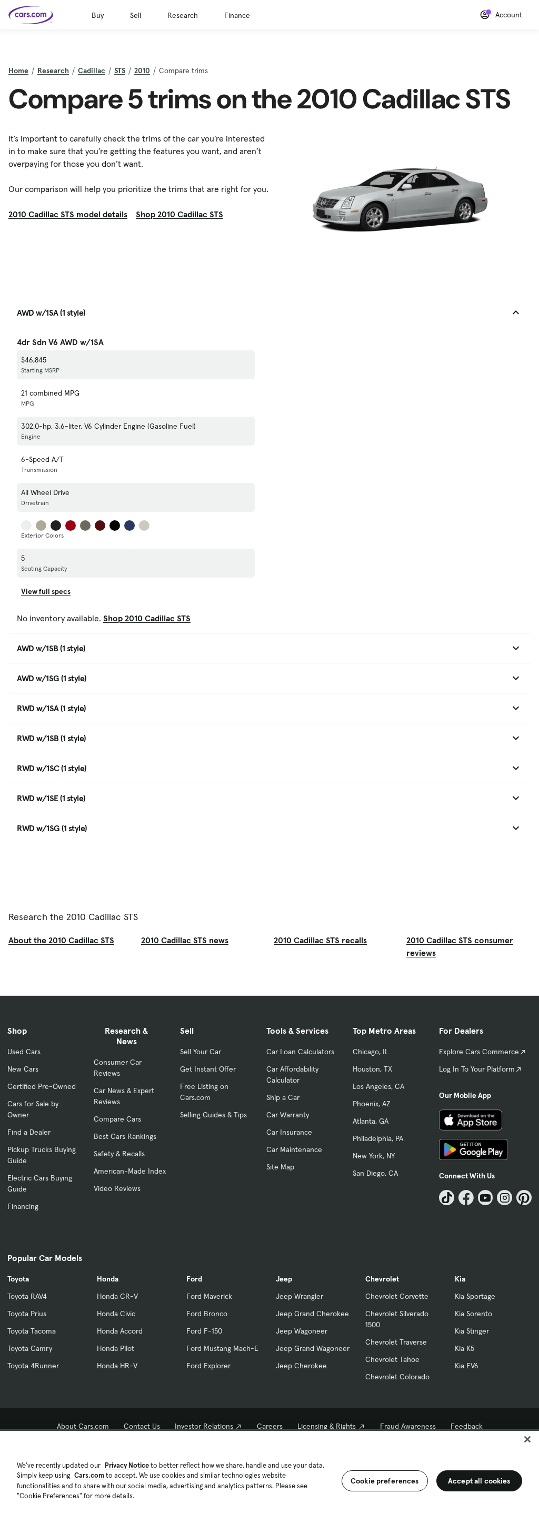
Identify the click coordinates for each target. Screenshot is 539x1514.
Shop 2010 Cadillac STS (179, 214)
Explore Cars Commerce (479, 1051)
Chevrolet (382, 1279)
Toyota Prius (26, 1313)
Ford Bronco (206, 1313)
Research (182, 15)
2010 (142, 70)
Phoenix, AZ (372, 1103)
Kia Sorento (473, 1313)
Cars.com (89, 1475)
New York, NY (374, 1155)
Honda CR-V (117, 1296)
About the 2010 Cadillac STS (61, 940)
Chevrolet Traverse (396, 1342)
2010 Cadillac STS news (184, 940)
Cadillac (91, 70)
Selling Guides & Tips (213, 1114)
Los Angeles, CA (378, 1086)
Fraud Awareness (408, 1426)
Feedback (467, 1426)
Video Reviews (117, 1188)
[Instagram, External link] (504, 1197)
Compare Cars (117, 1119)
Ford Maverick (209, 1296)
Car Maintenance (294, 1149)
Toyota (18, 1279)
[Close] (527, 1439)
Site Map (280, 1167)
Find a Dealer (29, 1132)
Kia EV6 (466, 1365)
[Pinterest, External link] (524, 1197)
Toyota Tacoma (31, 1331)
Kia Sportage (475, 1296)
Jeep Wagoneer (301, 1331)
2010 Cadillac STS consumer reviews (459, 946)
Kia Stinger (472, 1331)
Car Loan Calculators (300, 1051)
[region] (269, 1471)
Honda (107, 1279)
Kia (460, 1279)
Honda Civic (116, 1313)
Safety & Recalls (119, 1153)
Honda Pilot (115, 1348)
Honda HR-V (117, 1365)
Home (18, 70)
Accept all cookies (479, 1481)
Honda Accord (120, 1331)
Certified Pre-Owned (41, 1086)
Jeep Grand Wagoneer (313, 1348)
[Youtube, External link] (485, 1197)
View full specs (46, 591)
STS (119, 70)
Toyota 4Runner (33, 1365)
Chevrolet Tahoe (392, 1359)
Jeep (284, 1279)
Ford (194, 1279)
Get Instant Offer (208, 1069)
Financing (22, 1206)
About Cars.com (83, 1426)
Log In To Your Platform (477, 1069)
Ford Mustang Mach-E (222, 1348)
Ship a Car (283, 1097)
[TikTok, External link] (446, 1197)
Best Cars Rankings (125, 1136)
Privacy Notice (127, 1465)
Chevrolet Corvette (396, 1296)
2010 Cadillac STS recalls (320, 940)
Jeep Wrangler (299, 1296)
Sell (135, 15)
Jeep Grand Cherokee (312, 1313)
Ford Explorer (208, 1365)
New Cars (22, 1069)
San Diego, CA (375, 1173)
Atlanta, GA (370, 1121)
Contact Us (142, 1426)
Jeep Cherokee (301, 1365)
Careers (270, 1426)
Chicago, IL (370, 1051)
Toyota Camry (29, 1348)
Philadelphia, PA (378, 1138)
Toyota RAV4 (27, 1296)
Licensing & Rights (326, 1426)
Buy (98, 15)
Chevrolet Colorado (397, 1376)
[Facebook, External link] (466, 1197)
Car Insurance (289, 1132)
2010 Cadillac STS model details (67, 214)
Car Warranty (287, 1114)
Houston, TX (372, 1069)
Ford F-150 (204, 1331)
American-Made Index (130, 1171)
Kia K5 (464, 1348)
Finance (237, 15)
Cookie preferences (385, 1481)
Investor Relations (204, 1426)
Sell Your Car (200, 1051)
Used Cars (24, 1051)
